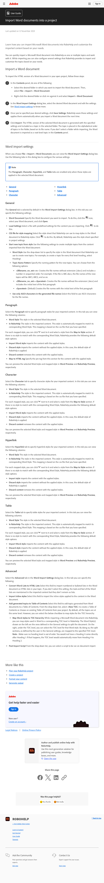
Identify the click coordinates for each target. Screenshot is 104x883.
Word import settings (23, 106)
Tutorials (15, 840)
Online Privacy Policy (31, 730)
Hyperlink (61, 187)
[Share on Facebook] (40, 780)
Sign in (97, 4)
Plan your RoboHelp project (21, 671)
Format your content (18, 679)
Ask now (15, 866)
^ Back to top (96, 818)
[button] (89, 4)
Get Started (16, 833)
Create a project (16, 675)
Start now (62, 866)
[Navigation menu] (4, 3)
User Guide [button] (16, 13)
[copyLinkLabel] (64, 780)
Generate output (16, 683)
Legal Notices (11, 730)
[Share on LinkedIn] (56, 780)
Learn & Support (17, 830)
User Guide (16, 836)
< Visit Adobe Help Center (21, 824)
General (12, 187)
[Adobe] (13, 3)
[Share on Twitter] (48, 780)
